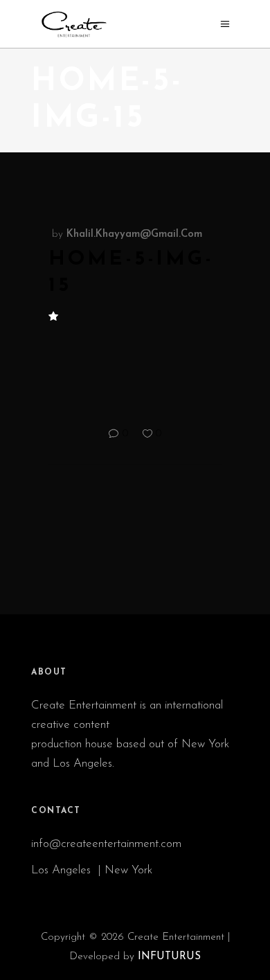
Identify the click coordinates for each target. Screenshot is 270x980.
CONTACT (56, 811)
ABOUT (49, 672)
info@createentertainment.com (108, 844)
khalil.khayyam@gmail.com (134, 234)
